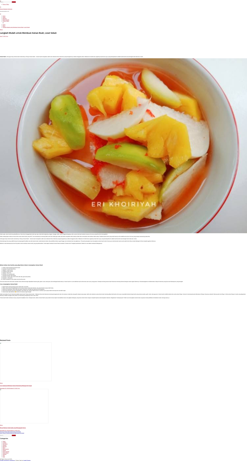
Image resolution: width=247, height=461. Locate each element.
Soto (4, 455)
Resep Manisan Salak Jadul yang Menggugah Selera (13, 427)
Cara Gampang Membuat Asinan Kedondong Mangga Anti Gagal (16, 385)
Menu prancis (6, 449)
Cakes (4, 17)
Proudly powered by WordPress (7, 460)
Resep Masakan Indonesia (6, 9)
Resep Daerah (6, 19)
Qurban (4, 450)
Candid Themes (26, 460)
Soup (4, 456)
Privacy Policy (6, 4)
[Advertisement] (123, 46)
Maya (1, 29)
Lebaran (4, 445)
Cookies (4, 442)
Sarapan (4, 454)
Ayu (7, 36)
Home (4, 16)
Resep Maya (5, 453)
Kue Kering (5, 444)
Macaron (5, 18)
